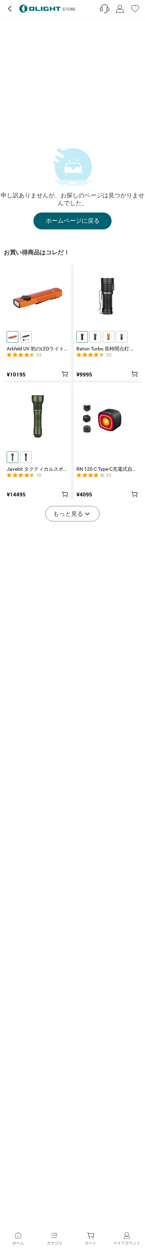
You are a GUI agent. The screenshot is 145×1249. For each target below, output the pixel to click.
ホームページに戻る (73, 220)
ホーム (18, 1243)
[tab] (18, 1238)
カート (90, 1243)
